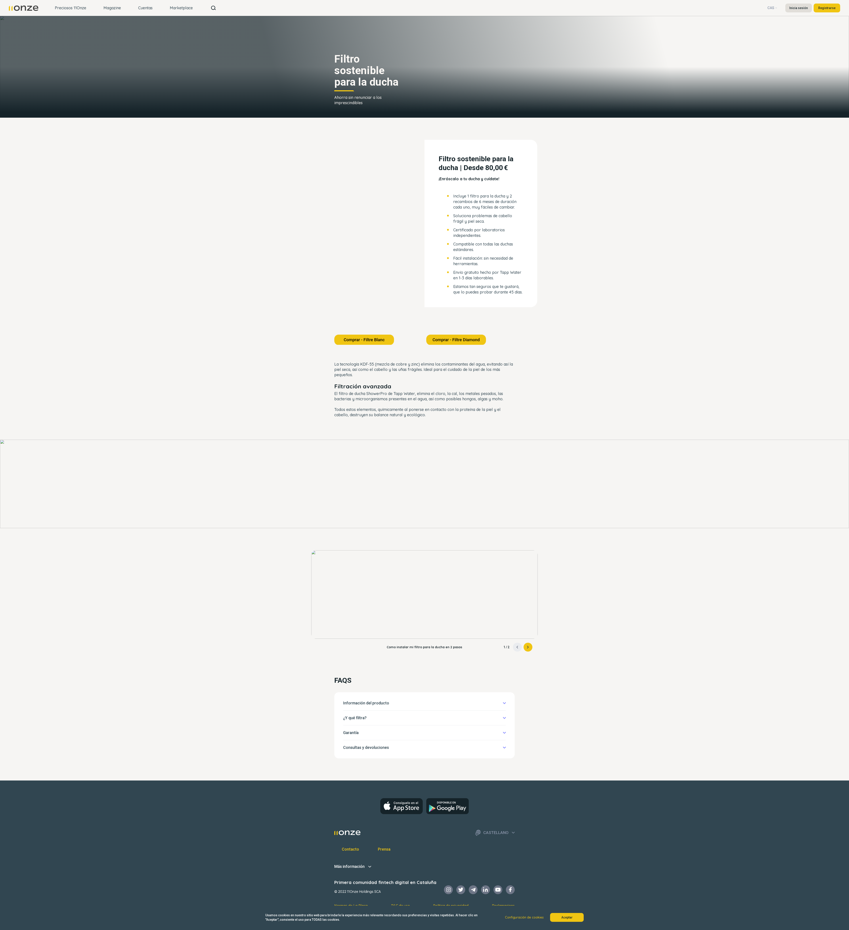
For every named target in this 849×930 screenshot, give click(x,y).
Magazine (112, 7)
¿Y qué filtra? (355, 717)
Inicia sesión (798, 8)
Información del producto (366, 703)
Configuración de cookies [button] (524, 917)
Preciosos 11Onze (70, 7)
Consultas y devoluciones (366, 747)
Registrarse (827, 8)
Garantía (351, 732)
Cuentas (145, 7)
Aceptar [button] (567, 917)
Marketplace (181, 7)
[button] (528, 647)
